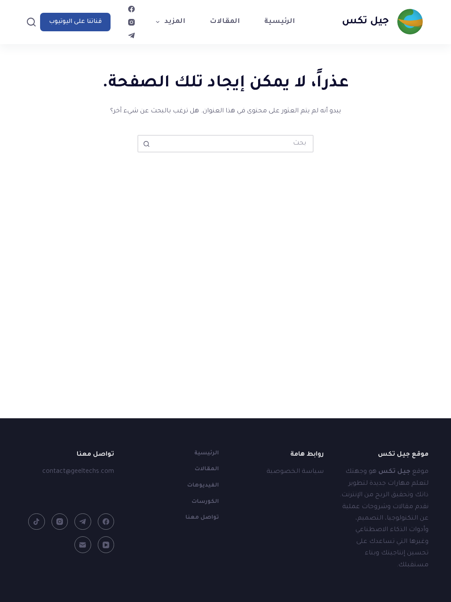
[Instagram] (131, 22)
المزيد (174, 22)
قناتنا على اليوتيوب (75, 22)
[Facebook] (131, 9)
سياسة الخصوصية (295, 472)
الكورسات (205, 502)
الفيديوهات (203, 486)
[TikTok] (36, 521)
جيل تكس (365, 21)
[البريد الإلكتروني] (82, 544)
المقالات (225, 22)
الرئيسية (279, 22)
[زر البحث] (146, 144)
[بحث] (31, 22)
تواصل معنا (202, 518)
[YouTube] (106, 544)
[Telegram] (131, 35)
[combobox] (233, 143)
